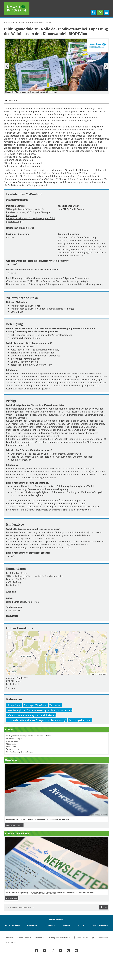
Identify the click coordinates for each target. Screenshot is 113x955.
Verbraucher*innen (12, 925)
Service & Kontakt (24, 937)
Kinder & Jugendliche (99, 925)
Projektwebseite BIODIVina (24, 305)
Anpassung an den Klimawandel (44, 892)
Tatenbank (49, 22)
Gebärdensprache (101, 937)
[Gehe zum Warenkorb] (100, 12)
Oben (105, 907)
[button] (56, 651)
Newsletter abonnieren (14, 825)
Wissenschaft (32, 925)
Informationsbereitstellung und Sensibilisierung (31, 715)
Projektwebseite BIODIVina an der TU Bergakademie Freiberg (41, 308)
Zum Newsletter (11, 898)
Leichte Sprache (82, 937)
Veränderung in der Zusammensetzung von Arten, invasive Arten (39, 710)
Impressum (9, 937)
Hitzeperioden (14, 705)
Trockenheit (55, 705)
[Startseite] (16, 8)
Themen (10, 22)
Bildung (81, 925)
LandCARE (16, 311)
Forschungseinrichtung (80, 720)
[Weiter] (106, 66)
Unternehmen (50, 925)
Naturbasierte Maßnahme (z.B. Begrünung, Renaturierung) (36, 720)
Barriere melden (11, 942)
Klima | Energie (19, 22)
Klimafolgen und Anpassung (35, 22)
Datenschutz (39, 937)
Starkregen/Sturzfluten (35, 705)
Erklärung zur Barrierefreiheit (59, 937)
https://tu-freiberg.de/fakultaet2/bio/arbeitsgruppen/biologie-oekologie (30, 218)
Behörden (66, 925)
